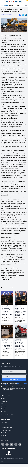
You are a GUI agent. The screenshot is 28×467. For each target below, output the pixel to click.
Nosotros (4, 401)
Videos (4, 411)
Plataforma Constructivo (6, 430)
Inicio (4, 398)
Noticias (4, 409)
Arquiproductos (4, 432)
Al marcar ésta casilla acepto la (15, 384)
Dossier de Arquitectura (6, 427)
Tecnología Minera (5, 425)
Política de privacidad (5, 461)
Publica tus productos (8, 414)
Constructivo (4, 422)
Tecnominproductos (5, 435)
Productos (4, 406)
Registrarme (14, 379)
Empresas (4, 403)
